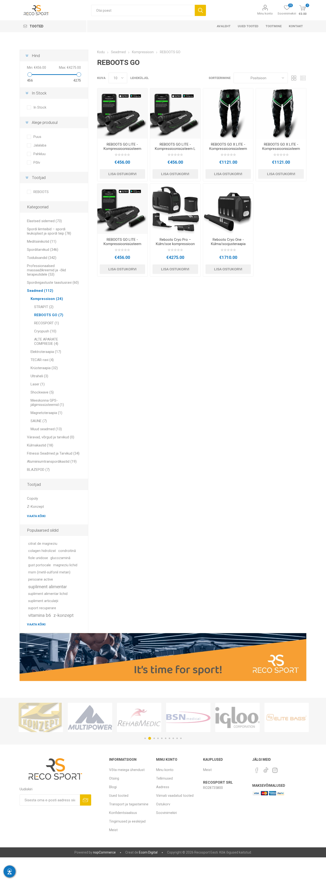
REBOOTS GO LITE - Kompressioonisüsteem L (175, 146)
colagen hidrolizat (42, 551)
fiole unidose (38, 558)
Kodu (101, 52)
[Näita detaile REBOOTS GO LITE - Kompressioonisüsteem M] (122, 113)
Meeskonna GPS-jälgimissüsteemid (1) (47, 402)
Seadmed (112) (40, 290)
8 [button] (173, 738)
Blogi (113, 787)
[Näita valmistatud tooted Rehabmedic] (90, 717)
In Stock (39, 107)
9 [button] (177, 738)
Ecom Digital (148, 852)
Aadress (162, 787)
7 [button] (169, 738)
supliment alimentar (47, 586)
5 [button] (162, 738)
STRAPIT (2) (43, 307)
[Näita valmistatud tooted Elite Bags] (237, 717)
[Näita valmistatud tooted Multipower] (41, 717)
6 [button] (165, 738)
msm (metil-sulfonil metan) (49, 572)
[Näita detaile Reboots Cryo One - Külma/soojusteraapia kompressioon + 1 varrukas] (228, 209)
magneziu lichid (65, 565)
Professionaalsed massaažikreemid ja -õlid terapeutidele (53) (46, 270)
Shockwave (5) (42, 392)
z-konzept (63, 615)
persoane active (40, 579)
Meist (113, 830)
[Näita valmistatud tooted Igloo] (188, 717)
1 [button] (145, 738)
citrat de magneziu (42, 544)
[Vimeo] (266, 769)
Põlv (36, 162)
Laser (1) (38, 384)
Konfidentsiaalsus (123, 813)
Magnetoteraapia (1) (46, 413)
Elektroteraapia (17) (46, 352)
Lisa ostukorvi (122, 174)
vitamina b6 (39, 615)
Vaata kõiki (36, 516)
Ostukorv (163, 804)
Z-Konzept (35, 506)
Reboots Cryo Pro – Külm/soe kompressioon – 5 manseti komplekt (175, 243)
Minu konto (265, 13)
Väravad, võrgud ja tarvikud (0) (50, 437)
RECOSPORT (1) (46, 323)
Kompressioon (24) (47, 299)
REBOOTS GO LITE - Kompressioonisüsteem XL (122, 243)
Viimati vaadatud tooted (175, 795)
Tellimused (164, 778)
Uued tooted (118, 795)
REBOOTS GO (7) (48, 315)
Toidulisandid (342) (41, 258)
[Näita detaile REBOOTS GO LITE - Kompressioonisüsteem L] (175, 113)
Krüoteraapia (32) (44, 368)
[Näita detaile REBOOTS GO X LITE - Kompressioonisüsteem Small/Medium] (228, 113)
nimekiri (302, 78)
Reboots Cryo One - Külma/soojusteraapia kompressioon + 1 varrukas (228, 246)
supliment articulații (43, 601)
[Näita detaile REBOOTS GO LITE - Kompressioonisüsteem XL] (122, 209)
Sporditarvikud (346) (42, 249)
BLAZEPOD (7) (38, 469)
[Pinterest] (257, 770)
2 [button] (149, 738)
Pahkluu (39, 154)
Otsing (200, 10)
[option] (40, 717)
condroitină (67, 551)
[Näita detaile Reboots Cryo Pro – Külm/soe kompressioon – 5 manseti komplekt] (175, 209)
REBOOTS (41, 192)
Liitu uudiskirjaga (85, 800)
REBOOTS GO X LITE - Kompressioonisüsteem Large (281, 148)
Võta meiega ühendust (127, 770)
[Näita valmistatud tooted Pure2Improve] (286, 717)
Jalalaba (39, 145)
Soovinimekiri (166, 813)
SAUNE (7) (39, 421)
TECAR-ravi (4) (42, 360)
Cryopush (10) (45, 331)
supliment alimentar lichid (48, 594)
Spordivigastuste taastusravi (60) (53, 282)
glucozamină (60, 558)
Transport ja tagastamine (128, 804)
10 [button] (181, 738)
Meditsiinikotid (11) (41, 241)
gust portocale (39, 565)
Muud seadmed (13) (46, 429)
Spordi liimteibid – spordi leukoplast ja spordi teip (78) (49, 231)
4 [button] (158, 738)
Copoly (32, 498)
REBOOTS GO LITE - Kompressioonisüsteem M (122, 148)
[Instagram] (275, 770)
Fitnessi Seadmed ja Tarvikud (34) (53, 453)
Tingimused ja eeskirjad (127, 821)
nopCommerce (104, 852)
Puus (37, 137)
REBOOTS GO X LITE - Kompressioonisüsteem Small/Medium (228, 148)
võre (293, 78)
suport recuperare (42, 608)
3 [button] (153, 738)
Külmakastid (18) (40, 445)
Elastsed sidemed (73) (44, 221)
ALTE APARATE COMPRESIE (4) (46, 341)
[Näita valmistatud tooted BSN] (139, 717)
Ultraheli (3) (39, 376)
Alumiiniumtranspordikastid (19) (52, 461)
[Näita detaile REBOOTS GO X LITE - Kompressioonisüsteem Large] (281, 113)
